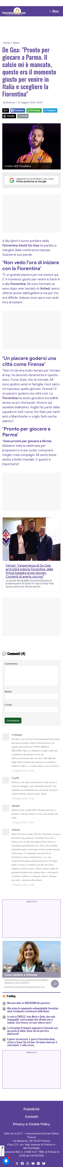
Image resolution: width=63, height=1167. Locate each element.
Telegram (51, 110)
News (16, 42)
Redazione (9, 102)
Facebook (19, 110)
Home (6, 42)
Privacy (1, 1152)
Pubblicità (31, 1109)
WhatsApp (35, 110)
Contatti (31, 1117)
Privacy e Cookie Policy (31, 1124)
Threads (11, 116)
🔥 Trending (9, 996)
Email (24, 116)
